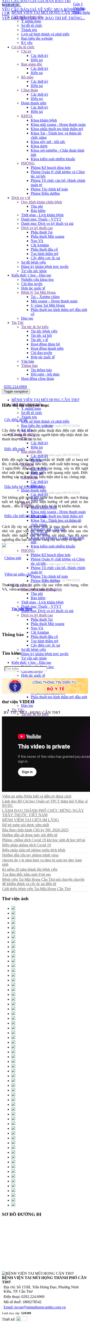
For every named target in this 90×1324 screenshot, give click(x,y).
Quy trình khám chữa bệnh (41, 202)
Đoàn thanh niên (33, 103)
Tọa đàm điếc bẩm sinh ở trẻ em (26, 874)
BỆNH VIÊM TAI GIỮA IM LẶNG (30, 820)
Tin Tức (18, 323)
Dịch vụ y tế (21, 198)
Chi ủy (26, 51)
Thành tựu (29, 30)
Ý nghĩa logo (31, 21)
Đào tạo (27, 318)
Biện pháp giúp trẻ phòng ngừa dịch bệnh (33, 850)
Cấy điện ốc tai (15, 420)
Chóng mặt (12, 558)
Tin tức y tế (39, 340)
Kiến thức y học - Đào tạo (31, 275)
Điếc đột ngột (14, 449)
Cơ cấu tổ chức (23, 47)
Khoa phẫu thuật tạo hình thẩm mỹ (57, 129)
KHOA (27, 116)
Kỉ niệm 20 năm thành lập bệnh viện (29, 869)
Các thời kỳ (39, 56)
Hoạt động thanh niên (47, 348)
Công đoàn (29, 90)
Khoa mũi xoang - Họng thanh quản (58, 124)
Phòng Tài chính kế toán (49, 189)
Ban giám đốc (31, 64)
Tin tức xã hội (41, 335)
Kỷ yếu (26, 43)
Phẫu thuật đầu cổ (44, 249)
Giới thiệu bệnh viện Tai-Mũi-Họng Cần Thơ (36, 889)
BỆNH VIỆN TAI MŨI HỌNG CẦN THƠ (45, 400)
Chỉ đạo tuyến (31, 284)
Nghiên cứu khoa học (37, 279)
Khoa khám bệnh (44, 120)
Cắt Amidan (40, 245)
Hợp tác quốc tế (33, 288)
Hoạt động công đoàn (37, 379)
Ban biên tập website (37, 38)
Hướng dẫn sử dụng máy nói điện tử (29, 835)
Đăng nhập (81, 13)
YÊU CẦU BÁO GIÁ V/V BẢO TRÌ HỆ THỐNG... (43, 14)
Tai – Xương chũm (45, 297)
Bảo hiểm (38, 211)
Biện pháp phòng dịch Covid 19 (26, 845)
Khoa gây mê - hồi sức (48, 142)
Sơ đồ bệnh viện (33, 262)
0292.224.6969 (15, 387)
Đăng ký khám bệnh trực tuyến (44, 267)
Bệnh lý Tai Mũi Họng (38, 292)
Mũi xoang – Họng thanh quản (54, 301)
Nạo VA (37, 241)
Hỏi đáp (79, 8)
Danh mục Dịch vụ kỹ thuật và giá (47, 224)
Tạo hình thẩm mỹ (45, 254)
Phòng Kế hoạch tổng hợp (51, 168)
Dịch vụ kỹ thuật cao (37, 228)
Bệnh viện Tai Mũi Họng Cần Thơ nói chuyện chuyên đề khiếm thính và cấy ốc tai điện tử (43, 881)
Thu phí (37, 206)
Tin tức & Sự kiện (34, 327)
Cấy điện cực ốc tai (45, 258)
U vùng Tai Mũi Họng (48, 305)
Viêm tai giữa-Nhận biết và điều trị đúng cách (36, 796)
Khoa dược (39, 146)
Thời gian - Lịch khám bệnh (42, 215)
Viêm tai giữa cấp (17, 574)
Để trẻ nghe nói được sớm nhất (25, 825)
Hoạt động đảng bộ (45, 344)
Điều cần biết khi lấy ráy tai (25, 516)
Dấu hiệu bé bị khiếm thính (25, 487)
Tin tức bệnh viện (44, 331)
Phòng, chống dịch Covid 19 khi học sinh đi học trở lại (43, 840)
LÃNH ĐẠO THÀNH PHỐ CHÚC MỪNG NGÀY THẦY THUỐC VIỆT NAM (43, 813)
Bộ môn (27, 77)
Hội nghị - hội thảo (45, 374)
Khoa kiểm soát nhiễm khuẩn (53, 159)
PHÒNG (28, 163)
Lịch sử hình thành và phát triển (45, 34)
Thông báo (29, 366)
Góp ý (78, 4)
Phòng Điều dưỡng (45, 193)
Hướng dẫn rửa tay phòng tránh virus (30, 855)
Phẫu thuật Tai (42, 232)
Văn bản (27, 361)
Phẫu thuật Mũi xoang (47, 236)
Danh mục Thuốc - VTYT (41, 219)
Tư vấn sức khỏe (34, 271)
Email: (9, 1307)
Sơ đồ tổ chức (31, 25)
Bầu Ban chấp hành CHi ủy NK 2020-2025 (35, 830)
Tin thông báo (41, 370)
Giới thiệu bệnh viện (27, 17)
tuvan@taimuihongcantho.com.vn (40, 1307)
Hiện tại (37, 60)
